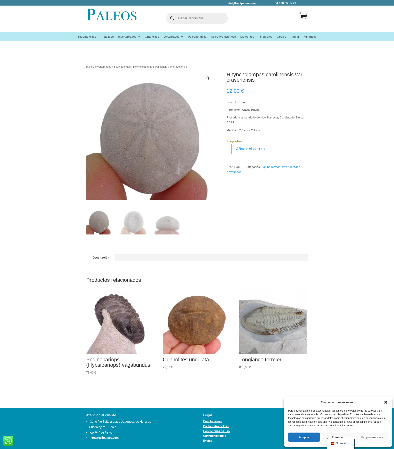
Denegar (338, 437)
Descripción (101, 257)
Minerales (310, 36)
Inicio (89, 66)
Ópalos (281, 36)
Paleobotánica (197, 36)
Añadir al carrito (250, 149)
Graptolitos (152, 36)
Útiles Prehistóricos (223, 36)
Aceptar (304, 437)
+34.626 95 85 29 (101, 432)
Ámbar (295, 36)
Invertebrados (127, 36)
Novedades (234, 171)
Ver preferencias (372, 437)
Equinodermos (122, 66)
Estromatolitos (87, 36)
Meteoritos (247, 36)
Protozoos (107, 36)
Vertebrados (171, 36)
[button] (386, 402)
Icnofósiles (265, 36)
